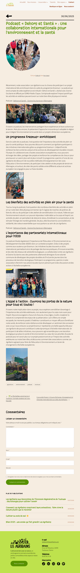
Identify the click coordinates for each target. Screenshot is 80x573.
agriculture (10, 384)
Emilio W (38, 75)
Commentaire (10, 427)
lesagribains (52, 542)
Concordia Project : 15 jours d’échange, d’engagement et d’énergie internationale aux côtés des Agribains (55, 398)
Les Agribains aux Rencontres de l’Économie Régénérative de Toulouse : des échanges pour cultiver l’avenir (36, 500)
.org (57, 542)
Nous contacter (19, 563)
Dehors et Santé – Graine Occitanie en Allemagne (32, 100)
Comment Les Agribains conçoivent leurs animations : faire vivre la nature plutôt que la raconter (34, 509)
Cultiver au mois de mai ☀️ (17, 516)
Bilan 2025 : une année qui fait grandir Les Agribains (28, 522)
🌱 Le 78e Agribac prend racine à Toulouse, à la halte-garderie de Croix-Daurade (18, 398)
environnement (20, 384)
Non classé (46, 75)
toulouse (37, 384)
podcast (30, 384)
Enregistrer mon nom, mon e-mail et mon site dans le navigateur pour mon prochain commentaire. (35, 477)
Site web (8, 468)
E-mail (8, 459)
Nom (8, 450)
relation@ (45, 542)
